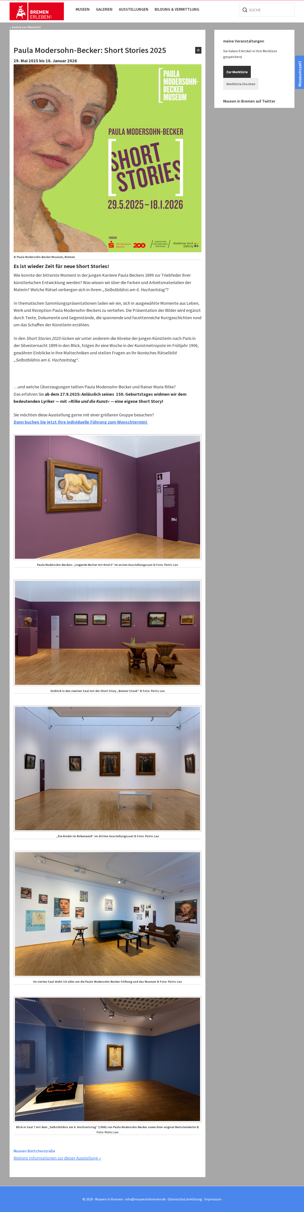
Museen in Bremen (41, 11)
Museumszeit (299, 74)
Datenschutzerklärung (185, 1199)
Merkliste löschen (240, 84)
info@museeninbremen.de (145, 1199)
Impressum (212, 1199)
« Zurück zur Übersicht (25, 27)
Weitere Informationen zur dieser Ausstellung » (57, 1158)
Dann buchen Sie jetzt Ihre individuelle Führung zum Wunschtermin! (81, 422)
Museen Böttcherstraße (34, 1151)
